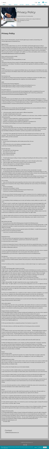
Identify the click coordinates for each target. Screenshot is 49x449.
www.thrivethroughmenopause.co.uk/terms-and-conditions (13, 53)
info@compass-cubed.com (12, 247)
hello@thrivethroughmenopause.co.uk (9, 420)
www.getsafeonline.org (6, 253)
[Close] (47, 447)
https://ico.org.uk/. (40, 295)
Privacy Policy (6, 447)
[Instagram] (36, 2)
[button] (39, 2)
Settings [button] (35, 447)
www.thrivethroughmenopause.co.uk (25, 107)
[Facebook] (24, 445)
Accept (45, 447)
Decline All (40, 447)
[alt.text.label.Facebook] (35, 2)
